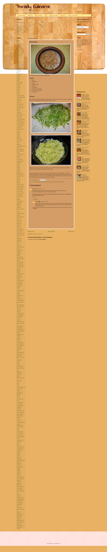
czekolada (18, 117)
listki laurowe (19, 228)
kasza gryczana (41, 181)
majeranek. (18, 240)
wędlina (18, 482)
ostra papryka (19, 316)
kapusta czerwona (20, 184)
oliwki (18, 308)
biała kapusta (19, 53)
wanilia (18, 472)
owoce (18, 318)
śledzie (18, 455)
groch (18, 152)
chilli (17, 90)
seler (17, 397)
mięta (18, 268)
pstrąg (18, 371)
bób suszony (19, 73)
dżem (18, 135)
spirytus (18, 445)
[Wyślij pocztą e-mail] (40, 180)
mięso (18, 260)
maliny (18, 248)
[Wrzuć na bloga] (42, 180)
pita (17, 350)
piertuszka (18, 347)
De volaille (84, 174)
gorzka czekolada (20, 149)
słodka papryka (19, 414)
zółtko (18, 512)
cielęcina (18, 100)
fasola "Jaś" (19, 139)
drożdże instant (19, 129)
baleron (18, 47)
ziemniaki (18, 504)
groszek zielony (19, 154)
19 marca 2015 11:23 (40, 188)
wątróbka (18, 480)
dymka (18, 132)
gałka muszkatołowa (20, 146)
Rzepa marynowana (85, 94)
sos (17, 438)
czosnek (36, 181)
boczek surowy (19, 67)
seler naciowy (19, 398)
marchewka (19, 250)
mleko (18, 272)
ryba (17, 383)
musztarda (18, 275)
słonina (18, 417)
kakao (18, 177)
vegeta (18, 468)
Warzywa (30, 15)
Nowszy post (31, 231)
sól (17, 443)
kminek (18, 205)
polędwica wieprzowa (20, 357)
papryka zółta (19, 327)
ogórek (18, 292)
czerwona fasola (19, 124)
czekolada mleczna (20, 119)
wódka (18, 494)
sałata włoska (19, 393)
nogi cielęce (19, 282)
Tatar (83, 157)
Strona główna (21, 15)
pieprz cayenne (19, 342)
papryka (18, 320)
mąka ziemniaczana (20, 258)
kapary (18, 181)
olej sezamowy (19, 298)
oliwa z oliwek (51, 181)
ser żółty (18, 407)
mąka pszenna (19, 257)
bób (17, 72)
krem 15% (18, 218)
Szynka (18, 453)
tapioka (18, 462)
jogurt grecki (19, 172)
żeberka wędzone (20, 520)
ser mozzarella (19, 403)
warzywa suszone (20, 478)
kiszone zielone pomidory (19, 203)
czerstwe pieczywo (20, 122)
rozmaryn (18, 380)
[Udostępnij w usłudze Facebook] (44, 180)
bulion (18, 78)
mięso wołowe (19, 267)
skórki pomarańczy (20, 412)
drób (17, 130)
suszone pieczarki (20, 446)
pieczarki (18, 338)
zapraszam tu (79, 47)
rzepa (18, 390)
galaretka (18, 144)
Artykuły (18, 34)
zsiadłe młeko (19, 515)
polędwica (18, 355)
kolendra (18, 207)
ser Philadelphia (19, 405)
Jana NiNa (34, 188)
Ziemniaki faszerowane (86, 139)
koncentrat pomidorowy (21, 209)
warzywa (18, 475)
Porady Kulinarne (34, 6)
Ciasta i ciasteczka (72, 15)
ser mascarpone (19, 402)
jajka (17, 169)
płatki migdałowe (20, 352)
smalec (18, 419)
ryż (17, 385)
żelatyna (18, 523)
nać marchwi (19, 277)
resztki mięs (19, 372)
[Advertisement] (38, 27)
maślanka (18, 253)
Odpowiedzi (36, 199)
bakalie (18, 45)
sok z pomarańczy (20, 436)
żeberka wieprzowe (20, 522)
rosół (17, 376)
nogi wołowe (19, 285)
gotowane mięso (19, 151)
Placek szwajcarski (85, 165)
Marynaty (63, 15)
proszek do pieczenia (20, 368)
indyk (18, 166)
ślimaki (18, 457)
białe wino (18, 57)
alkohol (18, 40)
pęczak (18, 337)
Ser (17, 400)
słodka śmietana (19, 415)
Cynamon (18, 112)
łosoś (17, 236)
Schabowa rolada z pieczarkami (85, 131)
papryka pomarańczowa (21, 323)
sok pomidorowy (19, 431)
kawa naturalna (19, 196)
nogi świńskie (19, 283)
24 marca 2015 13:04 (44, 201)
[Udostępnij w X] (43, 180)
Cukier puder (19, 105)
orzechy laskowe (19, 313)
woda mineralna (19, 489)
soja (17, 430)
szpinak (18, 452)
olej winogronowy (20, 300)
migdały (18, 270)
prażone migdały (19, 366)
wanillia (18, 473)
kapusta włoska (19, 189)
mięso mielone (19, 263)
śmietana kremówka (20, 460)
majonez (18, 241)
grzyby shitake (19, 159)
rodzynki (18, 374)
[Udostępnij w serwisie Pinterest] (45, 180)
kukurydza (18, 223)
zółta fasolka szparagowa (21, 509)
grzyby (18, 157)
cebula (34, 181)
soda (17, 428)
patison (18, 332)
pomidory (18, 360)
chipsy (18, 92)
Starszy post (71, 231)
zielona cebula (19, 502)
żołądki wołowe (19, 525)
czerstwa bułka (19, 120)
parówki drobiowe (20, 329)
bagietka (18, 43)
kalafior (18, 179)
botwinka (18, 70)
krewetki (18, 221)
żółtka (18, 528)
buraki (18, 85)
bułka (18, 80)
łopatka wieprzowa (20, 233)
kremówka (18, 220)
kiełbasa (18, 199)
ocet (17, 288)
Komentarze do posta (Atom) (37, 233)
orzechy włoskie (19, 315)
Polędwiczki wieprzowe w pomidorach (86, 121)
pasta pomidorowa (20, 331)
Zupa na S (18, 517)
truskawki (18, 463)
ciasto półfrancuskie (20, 97)
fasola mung (19, 140)
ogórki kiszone (19, 295)
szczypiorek (19, 450)
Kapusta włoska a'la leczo (85, 148)
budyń (18, 77)
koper (18, 215)
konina (18, 211)
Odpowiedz (34, 197)
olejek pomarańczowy (20, 302)
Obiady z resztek (54, 15)
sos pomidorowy (19, 440)
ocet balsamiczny (20, 290)
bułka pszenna (19, 82)
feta (17, 142)
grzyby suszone (19, 161)
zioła (17, 506)
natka (18, 278)
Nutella (18, 287)
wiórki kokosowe (20, 486)
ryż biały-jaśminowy (20, 387)
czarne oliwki (19, 115)
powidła (18, 365)
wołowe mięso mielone (21, 491)
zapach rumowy (19, 497)
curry (18, 110)
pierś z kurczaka (19, 345)
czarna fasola (19, 114)
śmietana (18, 458)
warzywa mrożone (20, 477)
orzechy (18, 311)
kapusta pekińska (19, 187)
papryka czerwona (20, 321)
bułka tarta (18, 83)
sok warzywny (19, 433)
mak (17, 243)
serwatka (18, 409)
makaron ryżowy (19, 246)
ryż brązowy (19, 388)
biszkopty (18, 63)
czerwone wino (19, 125)
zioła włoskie (19, 507)
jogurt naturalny (19, 174)
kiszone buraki (19, 201)
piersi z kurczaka (19, 343)
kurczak (18, 225)
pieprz (18, 340)
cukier (18, 102)
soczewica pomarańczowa (19, 424)
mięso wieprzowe (20, 265)
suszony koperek (19, 448)
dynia (18, 134)
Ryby (18, 32)
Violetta (36, 201)
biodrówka (18, 62)
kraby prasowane (19, 216)
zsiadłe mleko (19, 513)
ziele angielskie (62, 181)
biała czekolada (19, 52)
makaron (18, 245)
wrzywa (18, 495)
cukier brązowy (19, 104)
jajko (17, 171)
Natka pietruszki (19, 280)
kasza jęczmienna (20, 192)
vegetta (18, 470)
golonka (18, 147)
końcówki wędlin (20, 213)
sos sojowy (18, 441)
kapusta (18, 182)
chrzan (18, 94)
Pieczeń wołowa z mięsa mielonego (86, 103)
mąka (18, 255)
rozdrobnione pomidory (21, 377)
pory (17, 363)
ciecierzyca (18, 99)
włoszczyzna (19, 488)
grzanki (18, 156)
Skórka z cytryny (20, 410)
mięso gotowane (19, 262)
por (58, 181)
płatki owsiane (19, 354)
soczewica (18, 420)
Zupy (46, 15)
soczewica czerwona (20, 422)
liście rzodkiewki (20, 230)
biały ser (18, 60)
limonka (18, 226)
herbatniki (18, 162)
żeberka (18, 518)
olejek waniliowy (20, 304)
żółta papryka (19, 527)
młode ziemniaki (19, 273)
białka (18, 58)
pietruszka (55, 181)
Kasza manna (19, 194)
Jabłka (18, 167)
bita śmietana (19, 65)
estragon (18, 137)
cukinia (18, 109)
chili (17, 89)
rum (17, 382)
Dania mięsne (38, 15)
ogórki (18, 293)
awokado (18, 42)
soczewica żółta (19, 426)
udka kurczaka (19, 467)
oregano (18, 310)
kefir (17, 197)
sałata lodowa (19, 392)
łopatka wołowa (19, 235)
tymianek (18, 465)
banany (18, 48)
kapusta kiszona (19, 186)
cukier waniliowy (20, 107)
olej (17, 297)
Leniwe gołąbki (84, 112)
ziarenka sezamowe (20, 499)
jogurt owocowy (19, 176)
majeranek (18, 238)
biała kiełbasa (19, 55)
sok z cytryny (19, 435)
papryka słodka (19, 326)
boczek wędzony (19, 68)
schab (18, 395)
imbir (18, 164)
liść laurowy (46, 181)
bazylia (18, 50)
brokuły (18, 75)
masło (18, 252)
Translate (85, 28)
